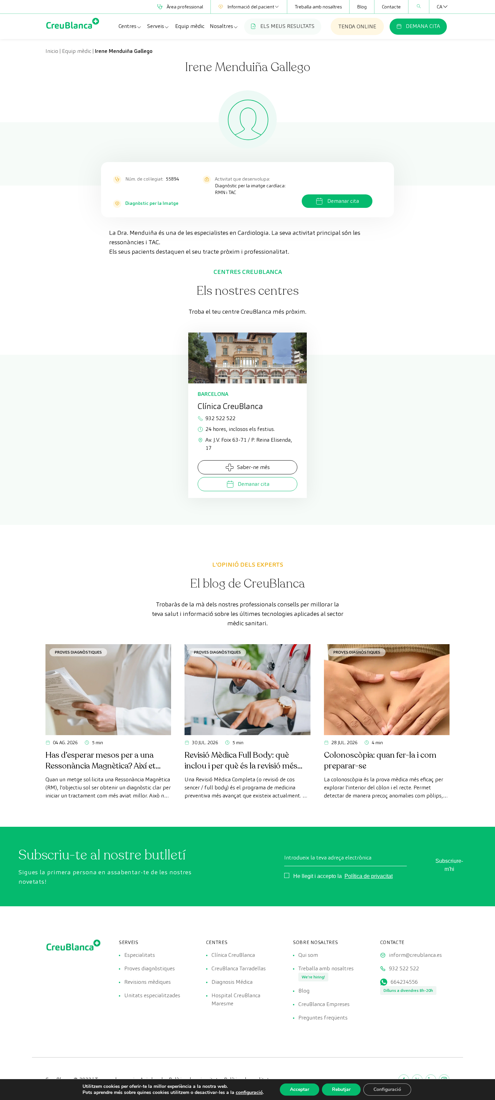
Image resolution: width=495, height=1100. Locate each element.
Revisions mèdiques (147, 981)
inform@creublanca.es (415, 954)
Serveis (155, 26)
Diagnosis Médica (232, 981)
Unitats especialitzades (152, 995)
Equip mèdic (189, 26)
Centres (127, 26)
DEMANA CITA (423, 26)
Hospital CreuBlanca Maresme (235, 999)
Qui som (308, 954)
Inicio (51, 51)
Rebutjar (341, 1089)
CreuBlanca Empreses (324, 1004)
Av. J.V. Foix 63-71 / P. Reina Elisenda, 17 (248, 443)
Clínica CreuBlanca (233, 954)
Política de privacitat (368, 876)
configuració (249, 1093)
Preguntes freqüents (323, 1017)
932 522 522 (220, 418)
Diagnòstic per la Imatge (151, 203)
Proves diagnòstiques (78, 652)
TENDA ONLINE (357, 26)
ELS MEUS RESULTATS (287, 26)
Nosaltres (221, 26)
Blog (362, 7)
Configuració (387, 1089)
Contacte (391, 7)
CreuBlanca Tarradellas (238, 968)
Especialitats (139, 954)
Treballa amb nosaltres (318, 7)
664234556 (404, 981)
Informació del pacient (250, 7)
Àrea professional (185, 7)
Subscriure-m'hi (449, 865)
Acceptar (299, 1089)
